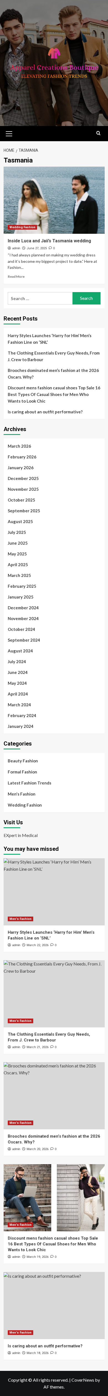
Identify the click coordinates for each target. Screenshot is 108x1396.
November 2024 (23, 618)
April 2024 (18, 693)
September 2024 (24, 639)
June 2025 (18, 542)
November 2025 (23, 489)
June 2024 (18, 672)
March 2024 (19, 704)
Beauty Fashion (23, 760)
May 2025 (17, 553)
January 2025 (21, 596)
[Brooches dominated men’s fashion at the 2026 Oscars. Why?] (54, 1095)
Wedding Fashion (22, 227)
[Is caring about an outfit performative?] (54, 1305)
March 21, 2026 (37, 1047)
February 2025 (22, 586)
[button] (9, 133)
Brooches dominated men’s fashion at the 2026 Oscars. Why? (53, 373)
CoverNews (82, 1379)
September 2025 (24, 510)
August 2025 (20, 521)
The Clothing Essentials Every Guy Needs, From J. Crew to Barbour (54, 356)
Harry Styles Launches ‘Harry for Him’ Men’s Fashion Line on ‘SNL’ (49, 339)
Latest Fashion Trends (29, 782)
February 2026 (22, 456)
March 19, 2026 (37, 1257)
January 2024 (21, 726)
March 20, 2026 (37, 1149)
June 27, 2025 (37, 248)
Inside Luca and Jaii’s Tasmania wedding (49, 240)
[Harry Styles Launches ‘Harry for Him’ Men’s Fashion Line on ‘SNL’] (54, 891)
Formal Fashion (22, 771)
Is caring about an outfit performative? (45, 411)
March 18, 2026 (37, 1353)
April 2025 (18, 564)
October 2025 (21, 499)
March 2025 (19, 575)
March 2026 (19, 446)
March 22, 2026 (37, 945)
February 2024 (22, 715)
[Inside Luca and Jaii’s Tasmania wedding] (54, 200)
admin (16, 248)
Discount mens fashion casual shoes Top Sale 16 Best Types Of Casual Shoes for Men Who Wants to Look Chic (54, 394)
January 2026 (21, 467)
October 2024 (21, 629)
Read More (16, 276)
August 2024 (20, 650)
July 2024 (17, 661)
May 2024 (17, 683)
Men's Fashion (21, 793)
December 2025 (23, 478)
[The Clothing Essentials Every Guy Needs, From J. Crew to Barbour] (54, 993)
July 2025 (17, 532)
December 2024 (23, 607)
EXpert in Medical (21, 835)
